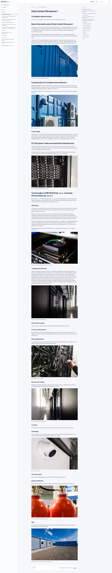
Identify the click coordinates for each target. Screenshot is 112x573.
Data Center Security (86, 25)
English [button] (93, 1)
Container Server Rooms (87, 23)
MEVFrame (85, 22)
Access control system (87, 27)
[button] (9, 7)
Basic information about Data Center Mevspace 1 (88, 11)
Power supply (85, 15)
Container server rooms (86, 9)
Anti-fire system (86, 35)
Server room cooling (86, 30)
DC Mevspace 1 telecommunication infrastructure (88, 17)
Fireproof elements (86, 36)
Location (84, 31)
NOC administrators (86, 28)
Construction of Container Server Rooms (89, 13)
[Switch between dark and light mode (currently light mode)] (97, 2)
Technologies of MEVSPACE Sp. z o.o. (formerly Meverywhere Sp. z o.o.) (88, 20)
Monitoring (85, 33)
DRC (84, 38)
